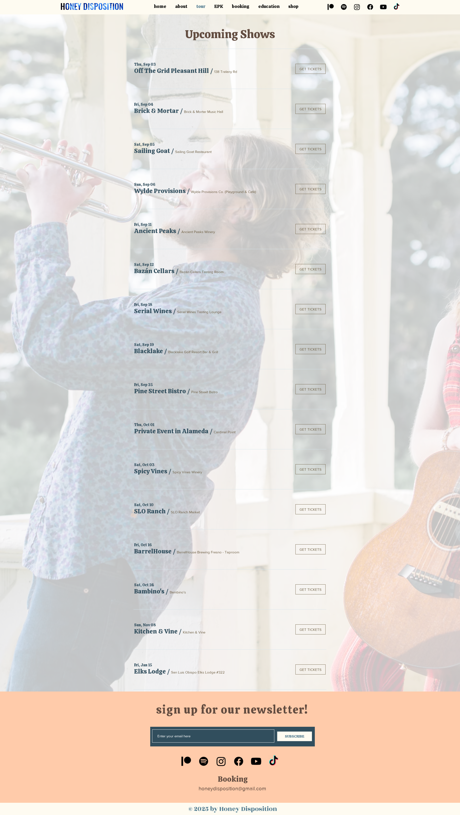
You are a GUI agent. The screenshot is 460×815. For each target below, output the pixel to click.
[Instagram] (357, 7)
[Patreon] (330, 7)
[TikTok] (396, 7)
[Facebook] (370, 7)
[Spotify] (344, 7)
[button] (171, 70)
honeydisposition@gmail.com (232, 788)
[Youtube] (383, 7)
